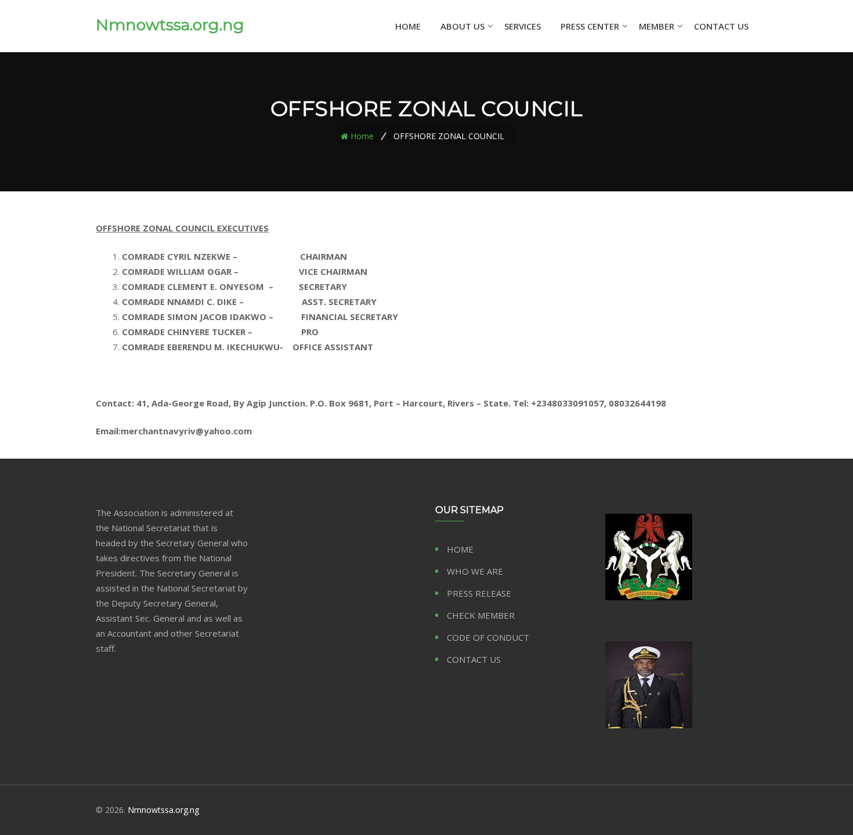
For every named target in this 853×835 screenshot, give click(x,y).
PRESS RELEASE (479, 593)
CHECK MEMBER (481, 615)
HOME (408, 26)
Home (362, 135)
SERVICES (522, 26)
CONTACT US (721, 26)
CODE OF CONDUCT (488, 637)
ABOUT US (462, 26)
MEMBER (656, 26)
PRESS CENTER (590, 26)
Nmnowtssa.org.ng (170, 25)
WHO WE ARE (475, 571)
